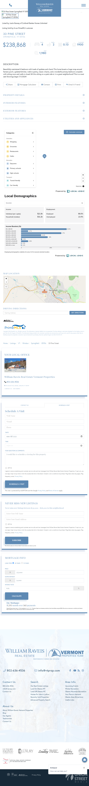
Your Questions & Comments (14, 450)
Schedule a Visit (64, 405)
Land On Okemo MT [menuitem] (38, 689)
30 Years (17, 563)
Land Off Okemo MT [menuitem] (38, 691)
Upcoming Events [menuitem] (71, 686)
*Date (7, 432)
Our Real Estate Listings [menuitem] (39, 686)
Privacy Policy (18, 476)
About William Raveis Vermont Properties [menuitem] (18, 710)
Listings (13, 343)
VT (19, 343)
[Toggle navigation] (83, 4)
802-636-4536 (13, 381)
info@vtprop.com (48, 670)
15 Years (26, 563)
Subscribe (16, 540)
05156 (43, 343)
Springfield (35, 343)
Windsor (25, 343)
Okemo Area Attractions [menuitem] (74, 697)
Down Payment (10, 577)
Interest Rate (9, 584)
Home (5, 343)
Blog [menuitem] (4, 713)
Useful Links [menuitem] (69, 700)
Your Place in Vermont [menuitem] (73, 694)
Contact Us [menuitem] (7, 721)
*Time (6, 441)
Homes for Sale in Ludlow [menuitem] (40, 694)
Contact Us (8, 388)
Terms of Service (54, 491)
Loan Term (8, 563)
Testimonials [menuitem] (7, 718)
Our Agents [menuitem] (7, 716)
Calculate (16, 596)
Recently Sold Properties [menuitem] (40, 697)
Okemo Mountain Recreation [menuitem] (75, 691)
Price (6, 569)
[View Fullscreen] (6, 286)
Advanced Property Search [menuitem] (40, 700)
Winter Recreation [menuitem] (72, 689)
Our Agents (16, 388)
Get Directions (77, 313)
